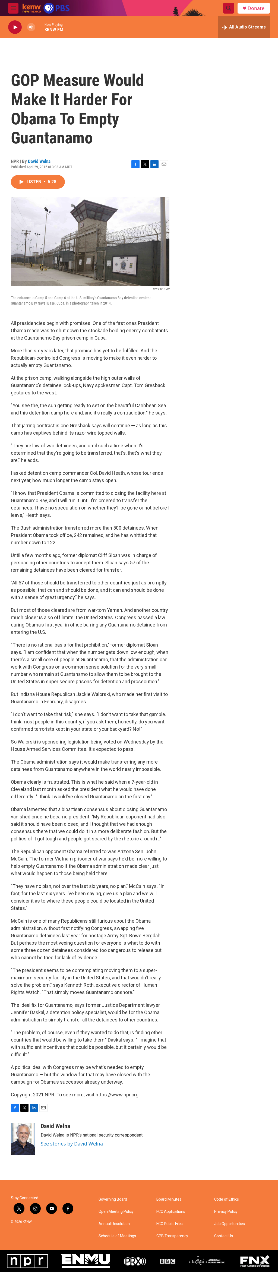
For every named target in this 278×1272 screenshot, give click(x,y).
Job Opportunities (229, 1224)
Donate (256, 8)
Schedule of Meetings (117, 1236)
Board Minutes (168, 1199)
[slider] (40, 27)
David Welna (39, 161)
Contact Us (223, 1236)
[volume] (31, 27)
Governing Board (113, 1199)
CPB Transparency (172, 1236)
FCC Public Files (169, 1224)
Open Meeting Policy (116, 1212)
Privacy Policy (226, 1212)
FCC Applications (170, 1212)
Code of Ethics (226, 1199)
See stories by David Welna (72, 1143)
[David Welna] (23, 1139)
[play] (15, 27)
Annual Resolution (114, 1224)
